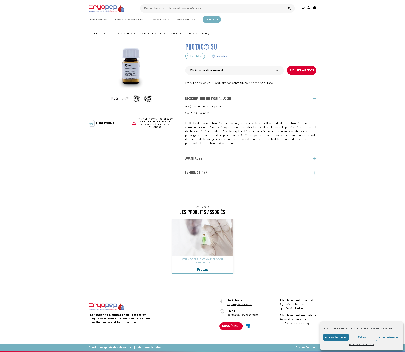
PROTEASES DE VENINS (119, 33)
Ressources (186, 19)
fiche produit (105, 122)
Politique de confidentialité (361, 344)
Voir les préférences (388, 337)
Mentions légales (149, 347)
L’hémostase (160, 19)
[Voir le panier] (303, 8)
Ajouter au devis (302, 70)
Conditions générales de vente (110, 347)
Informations (196, 173)
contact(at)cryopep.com (242, 314)
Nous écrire (231, 325)
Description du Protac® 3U (208, 98)
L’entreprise (98, 19)
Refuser (362, 337)
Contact (211, 19)
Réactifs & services (129, 19)
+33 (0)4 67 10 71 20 (239, 304)
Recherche (95, 33)
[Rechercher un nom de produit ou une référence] (289, 8)
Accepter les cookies (336, 337)
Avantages (193, 158)
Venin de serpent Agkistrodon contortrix (164, 33)
